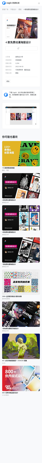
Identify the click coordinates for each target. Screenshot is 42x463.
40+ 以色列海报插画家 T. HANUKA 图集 (14, 361)
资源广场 (5, 9)
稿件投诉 (27, 70)
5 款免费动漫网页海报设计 (10, 328)
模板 (20, 9)
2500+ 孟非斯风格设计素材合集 (12, 296)
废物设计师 (19, 57)
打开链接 (23, 48)
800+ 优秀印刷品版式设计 (10, 393)
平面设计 (13, 9)
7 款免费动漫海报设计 (9, 264)
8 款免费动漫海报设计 (9, 200)
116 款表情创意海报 (8, 168)
